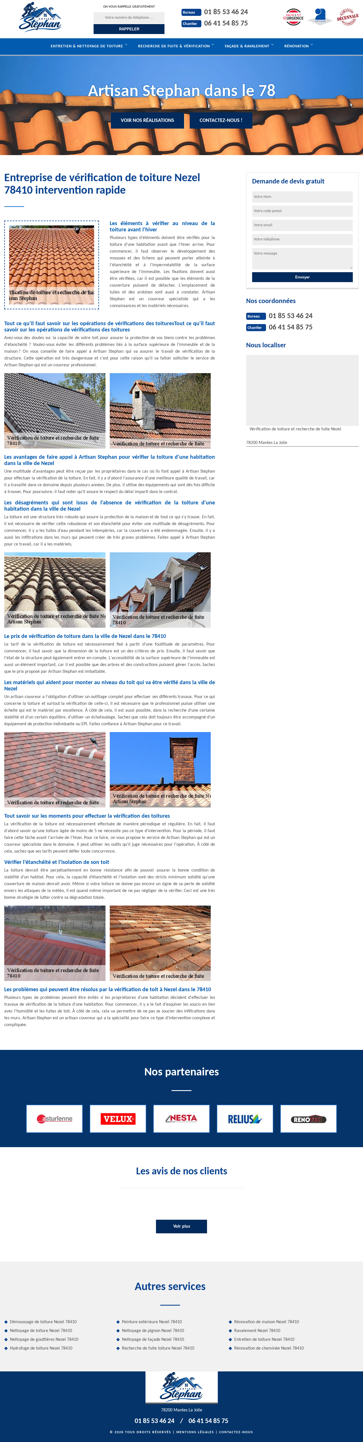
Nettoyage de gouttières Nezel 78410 (44, 1339)
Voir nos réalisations (147, 120)
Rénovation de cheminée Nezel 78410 (269, 1348)
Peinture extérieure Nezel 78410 (152, 1322)
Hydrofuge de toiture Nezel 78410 (41, 1348)
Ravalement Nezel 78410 (257, 1331)
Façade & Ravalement (247, 46)
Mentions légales (195, 1432)
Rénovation (296, 46)
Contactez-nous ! (221, 120)
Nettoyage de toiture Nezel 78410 (41, 1331)
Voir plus (181, 1226)
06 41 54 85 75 (226, 24)
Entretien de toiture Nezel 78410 (264, 1339)
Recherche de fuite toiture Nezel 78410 (158, 1348)
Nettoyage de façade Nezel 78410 (153, 1339)
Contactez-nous (236, 1432)
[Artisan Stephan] (40, 17)
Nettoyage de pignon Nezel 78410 (153, 1331)
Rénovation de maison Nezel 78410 (266, 1322)
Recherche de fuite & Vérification (174, 46)
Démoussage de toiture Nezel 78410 (43, 1322)
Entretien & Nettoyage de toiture (87, 46)
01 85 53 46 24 (226, 12)
